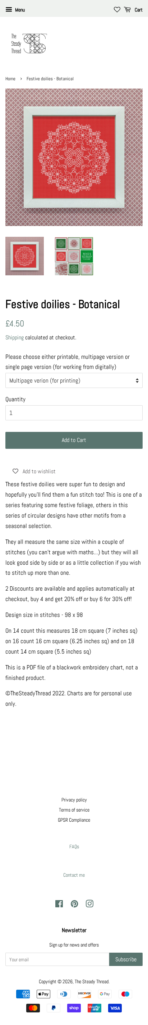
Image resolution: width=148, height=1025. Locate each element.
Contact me (74, 875)
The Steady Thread (91, 981)
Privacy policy (74, 799)
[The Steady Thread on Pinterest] (74, 905)
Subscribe (126, 959)
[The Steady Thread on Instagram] (89, 905)
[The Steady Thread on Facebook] (59, 905)
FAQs (74, 846)
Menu (19, 9)
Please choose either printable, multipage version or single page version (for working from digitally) (67, 362)
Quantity (15, 399)
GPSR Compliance (74, 820)
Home (10, 79)
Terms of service (74, 810)
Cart (138, 9)
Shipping (14, 337)
